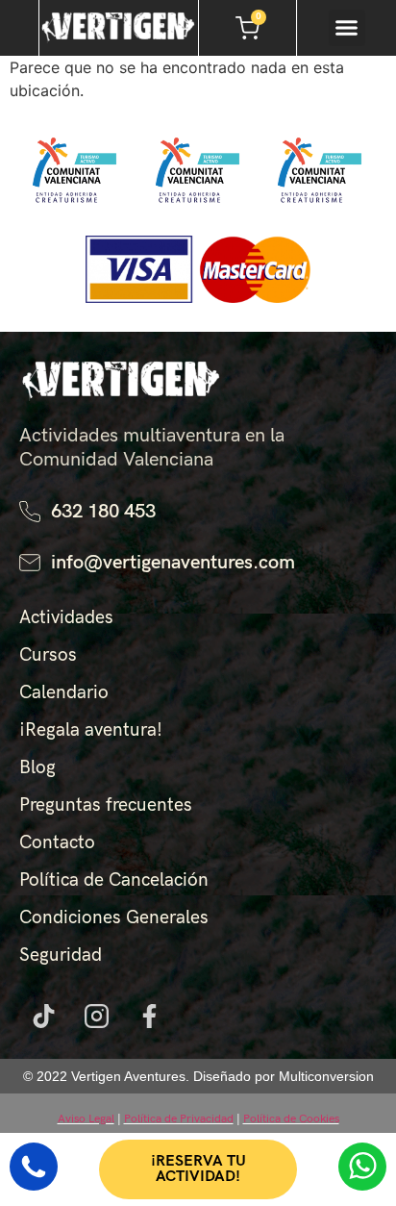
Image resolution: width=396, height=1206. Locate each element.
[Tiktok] (43, 1016)
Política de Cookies (291, 1119)
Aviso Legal (86, 1119)
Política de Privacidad (179, 1119)
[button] (347, 28)
